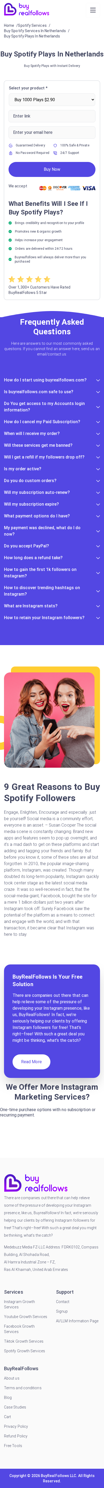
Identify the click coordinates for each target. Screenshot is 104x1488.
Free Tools (13, 1446)
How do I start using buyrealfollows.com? (45, 380)
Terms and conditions (23, 1388)
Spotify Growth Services (24, 1351)
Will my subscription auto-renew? (37, 492)
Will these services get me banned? (38, 445)
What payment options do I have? (37, 515)
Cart (7, 1417)
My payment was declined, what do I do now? (42, 531)
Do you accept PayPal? (26, 545)
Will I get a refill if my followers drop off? (44, 457)
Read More (31, 1061)
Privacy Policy (16, 1426)
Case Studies (15, 1407)
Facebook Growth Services (19, 1329)
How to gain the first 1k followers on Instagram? (40, 572)
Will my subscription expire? (31, 504)
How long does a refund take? (33, 557)
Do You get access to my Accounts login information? (44, 406)
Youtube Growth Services (25, 1317)
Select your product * (28, 88)
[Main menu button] (93, 10)
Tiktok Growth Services (23, 1341)
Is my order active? (22, 468)
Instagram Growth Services (19, 1304)
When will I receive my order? (32, 433)
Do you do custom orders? (30, 480)
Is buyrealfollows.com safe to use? (38, 391)
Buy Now (52, 169)
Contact (63, 1302)
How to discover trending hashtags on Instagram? (42, 591)
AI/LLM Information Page (77, 1321)
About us (11, 1378)
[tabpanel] (52, 190)
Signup (62, 1311)
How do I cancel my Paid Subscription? (42, 421)
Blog (8, 1397)
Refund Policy (15, 1436)
